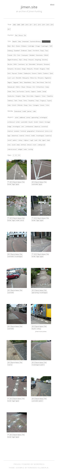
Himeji (25, 60)
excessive (16, 131)
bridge (9, 126)
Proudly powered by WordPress (29, 464)
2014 (43, 25)
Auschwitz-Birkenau (35, 41)
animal (28, 117)
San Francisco (20, 91)
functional (23, 131)
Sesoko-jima (11, 96)
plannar (29, 111)
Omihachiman (40, 87)
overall (9, 140)
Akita (19, 41)
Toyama (49, 100)
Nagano (10, 82)
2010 (26, 25)
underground (41, 145)
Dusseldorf (17, 50)
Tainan (43, 96)
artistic (18, 122)
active (16, 117)
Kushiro (40, 73)
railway (20, 140)
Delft (51, 46)
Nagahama (48, 78)
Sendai (44, 91)
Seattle (39, 91)
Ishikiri (15, 64)
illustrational (17, 111)
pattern (15, 140)
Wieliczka (20, 105)
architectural (11, 122)
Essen (29, 50)
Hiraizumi (31, 60)
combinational (29, 126)
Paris (14, 91)
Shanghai (18, 96)
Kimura (21, 35)
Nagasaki (15, 82)
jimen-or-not (48, 131)
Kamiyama (39, 64)
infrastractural (40, 131)
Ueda (9, 105)
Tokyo (37, 100)
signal (43, 140)
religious (26, 140)
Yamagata (36, 105)
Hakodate (32, 55)
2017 (9, 29)
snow (9, 145)
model (24, 111)
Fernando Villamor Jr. (38, 468)
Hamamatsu (39, 55)
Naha (21, 82)
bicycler (31, 122)
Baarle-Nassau (46, 41)
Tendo (20, 100)
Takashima (50, 96)
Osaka (47, 87)
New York (47, 82)
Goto (18, 55)
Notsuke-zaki (11, 87)
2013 (39, 25)
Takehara (10, 100)
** (16, 155)
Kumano (34, 73)
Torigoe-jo (43, 100)
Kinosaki (36, 69)
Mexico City (33, 78)
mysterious (48, 135)
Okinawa (28, 87)
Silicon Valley (30, 96)
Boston (18, 46)
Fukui (46, 50)
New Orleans (40, 82)
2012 (35, 25)
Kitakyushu (30, 69)
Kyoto (51, 73)
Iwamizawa (21, 64)
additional (22, 117)
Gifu (15, 55)
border (36, 122)
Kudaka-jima (27, 73)
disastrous (37, 126)
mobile (33, 135)
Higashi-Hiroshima (13, 60)
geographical (30, 131)
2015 (47, 25)
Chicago (37, 46)
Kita (16, 35)
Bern (13, 46)
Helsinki (46, 55)
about (52, 4)
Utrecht (14, 105)
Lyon (13, 78)
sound (13, 145)
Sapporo (33, 91)
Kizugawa (42, 69)
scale (36, 140)
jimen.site (29, 6)
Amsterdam (25, 41)
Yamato (42, 105)
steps (18, 145)
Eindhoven (24, 50)
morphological (40, 135)
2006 (14, 25)
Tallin (15, 100)
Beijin (9, 46)
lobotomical (15, 135)
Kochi (9, 73)
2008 (18, 25)
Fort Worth (36, 50)
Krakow (20, 73)
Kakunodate (32, 64)
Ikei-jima (10, 64)
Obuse (23, 87)
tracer (34, 145)
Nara (34, 82)
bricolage (47, 122)
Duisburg (10, 50)
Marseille (18, 78)
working (30, 149)
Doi (25, 35)
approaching (35, 117)
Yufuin (47, 105)
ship (40, 140)
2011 (31, 25)
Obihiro (18, 87)
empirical (10, 131)
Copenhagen (44, 46)
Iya (27, 64)
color (22, 126)
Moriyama (40, 78)
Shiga (23, 96)
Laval (9, 78)
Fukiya (42, 50)
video (34, 111)
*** (19, 155)
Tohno (25, 100)
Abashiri (15, 41)
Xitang (25, 105)
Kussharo (45, 73)
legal (9, 135)
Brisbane (24, 46)
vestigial (20, 149)
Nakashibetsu (27, 82)
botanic (41, 122)
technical (23, 145)
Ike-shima (44, 60)
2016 (52, 25)
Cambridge (31, 46)
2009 (22, 25)
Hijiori (20, 60)
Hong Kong (38, 60)
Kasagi (23, 69)
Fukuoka (10, 55)
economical (45, 126)
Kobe (48, 69)
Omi (34, 87)
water (25, 149)
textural (29, 145)
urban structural (12, 149)
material (21, 135)
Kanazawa (47, 64)
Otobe (9, 91)
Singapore (37, 96)
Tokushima (31, 100)
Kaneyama (10, 69)
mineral (27, 135)
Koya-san (14, 73)
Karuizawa (18, 69)
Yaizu (30, 105)
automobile (24, 122)
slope (48, 140)
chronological (16, 126)
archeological (43, 117)
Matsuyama (26, 78)
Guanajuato (25, 55)
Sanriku (28, 91)
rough (31, 140)
